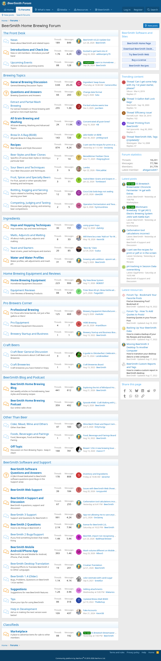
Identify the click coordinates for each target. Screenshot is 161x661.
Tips (13, 599)
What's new (44, 9)
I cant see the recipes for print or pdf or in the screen (107, 144)
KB (97, 124)
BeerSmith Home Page (139, 43)
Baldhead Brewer (104, 538)
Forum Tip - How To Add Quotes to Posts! (140, 313)
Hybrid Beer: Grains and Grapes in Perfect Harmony (107, 178)
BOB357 (100, 283)
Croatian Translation (92, 565)
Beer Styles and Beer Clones (28, 154)
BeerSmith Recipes (139, 65)
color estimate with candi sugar (97, 577)
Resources (82, 9)
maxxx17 (100, 450)
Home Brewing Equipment (28, 280)
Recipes (16, 145)
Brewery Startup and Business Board (100, 332)
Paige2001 (98, 293)
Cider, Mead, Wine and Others (29, 424)
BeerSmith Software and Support (27, 462)
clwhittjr (100, 228)
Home (10, 9)
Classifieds (11, 625)
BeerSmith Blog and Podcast (24, 377)
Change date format (92, 92)
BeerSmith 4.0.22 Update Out (96, 39)
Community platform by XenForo (80, 658)
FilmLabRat (101, 170)
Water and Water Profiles (27, 257)
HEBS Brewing (89, 322)
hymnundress (101, 207)
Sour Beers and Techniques (28, 167)
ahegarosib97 (150, 169)
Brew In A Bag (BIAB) (23, 135)
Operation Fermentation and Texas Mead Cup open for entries (112, 204)
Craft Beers (11, 345)
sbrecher (106, 476)
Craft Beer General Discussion (29, 352)
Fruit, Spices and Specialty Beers (30, 177)
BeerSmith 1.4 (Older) (24, 576)
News (14, 40)
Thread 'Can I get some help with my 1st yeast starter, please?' (142, 85)
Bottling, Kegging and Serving (29, 190)
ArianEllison (101, 325)
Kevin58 (100, 239)
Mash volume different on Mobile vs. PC (101, 550)
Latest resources (132, 290)
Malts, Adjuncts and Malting (28, 235)
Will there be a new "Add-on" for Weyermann (104, 236)
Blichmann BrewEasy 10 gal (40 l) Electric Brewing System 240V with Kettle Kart (140, 211)
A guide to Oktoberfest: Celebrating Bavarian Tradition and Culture (114, 353)
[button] (52, 10)
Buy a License (139, 59)
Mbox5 (99, 553)
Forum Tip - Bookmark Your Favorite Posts (142, 296)
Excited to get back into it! (95, 51)
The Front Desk (14, 33)
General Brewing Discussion (29, 82)
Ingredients (11, 218)
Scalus (98, 250)
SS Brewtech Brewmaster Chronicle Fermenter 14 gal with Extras (139, 188)
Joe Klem (99, 108)
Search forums (23, 15)
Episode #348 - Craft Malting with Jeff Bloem (103, 402)
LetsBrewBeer (102, 356)
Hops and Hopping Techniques (31, 225)
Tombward (101, 181)
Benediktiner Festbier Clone (96, 156)
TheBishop (100, 602)
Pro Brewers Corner (17, 303)
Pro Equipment (20, 322)
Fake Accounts (90, 610)
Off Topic (16, 446)
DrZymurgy (100, 426)
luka (97, 94)
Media (63, 9)
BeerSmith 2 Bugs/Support (27, 534)
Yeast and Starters (22, 248)
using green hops (91, 225)
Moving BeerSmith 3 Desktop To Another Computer (138, 347)
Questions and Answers (26, 92)
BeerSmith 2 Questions (26, 524)
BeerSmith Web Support (26, 490)
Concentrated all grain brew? (96, 121)
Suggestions (19, 589)
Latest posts (129, 178)
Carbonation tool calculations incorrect (101, 501)
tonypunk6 (101, 491)
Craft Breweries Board (93, 364)
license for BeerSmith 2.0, (94, 524)
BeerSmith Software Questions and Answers (26, 471)
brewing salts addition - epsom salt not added (104, 259)
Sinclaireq (108, 147)
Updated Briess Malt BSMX (95, 599)
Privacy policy (133, 652)
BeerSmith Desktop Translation (30, 563)
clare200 (99, 194)
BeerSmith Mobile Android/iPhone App (24, 549)
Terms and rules (117, 652)
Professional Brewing (25, 310)
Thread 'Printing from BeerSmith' (138, 124)
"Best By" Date (90, 247)
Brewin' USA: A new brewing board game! (102, 448)
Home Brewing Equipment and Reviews (32, 273)
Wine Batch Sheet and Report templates (101, 424)
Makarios (110, 592)
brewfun (99, 580)
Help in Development (24, 609)
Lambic (86, 167)
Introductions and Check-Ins (29, 50)
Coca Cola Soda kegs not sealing (98, 191)
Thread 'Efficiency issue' (139, 112)
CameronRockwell (113, 85)
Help (144, 652)
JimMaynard (102, 137)
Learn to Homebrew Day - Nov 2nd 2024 (108, 62)
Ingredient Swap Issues (94, 82)
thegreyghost (103, 159)
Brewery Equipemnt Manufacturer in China (103, 311)
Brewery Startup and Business (29, 333)
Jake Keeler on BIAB (92, 134)
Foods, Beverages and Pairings (30, 434)
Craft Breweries (20, 364)
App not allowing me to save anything (101, 514)
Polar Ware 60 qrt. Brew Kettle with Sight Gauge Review (109, 290)
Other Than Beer (15, 417)
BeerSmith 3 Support (23, 514)
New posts (9, 15)
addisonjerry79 (103, 54)
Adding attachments (92, 589)
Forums (25, 9)
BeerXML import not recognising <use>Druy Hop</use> (109, 535)
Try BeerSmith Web (139, 54)
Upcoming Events (21, 62)
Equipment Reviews (23, 290)
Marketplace (19, 631)
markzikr (99, 314)
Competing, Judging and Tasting (30, 202)
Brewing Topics (14, 75)
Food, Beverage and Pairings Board (99, 435)
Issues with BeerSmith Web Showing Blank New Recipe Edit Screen (114, 488)
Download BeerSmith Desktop (139, 48)
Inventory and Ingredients (95, 473)
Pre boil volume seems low (95, 105)
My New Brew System (93, 280)
